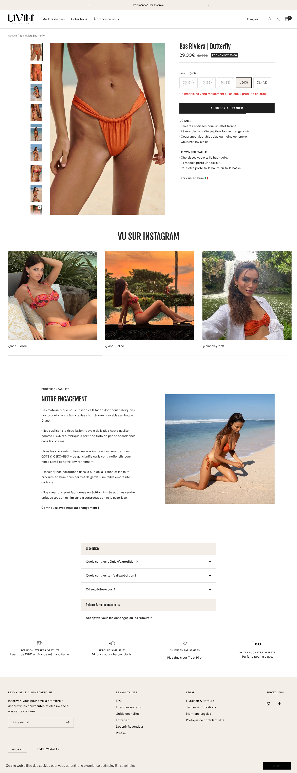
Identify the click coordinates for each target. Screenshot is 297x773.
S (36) (207, 82)
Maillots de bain (53, 19)
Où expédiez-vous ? (100, 589)
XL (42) (262, 82)
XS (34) (188, 82)
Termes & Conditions (201, 707)
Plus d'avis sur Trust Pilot (184, 658)
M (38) (225, 82)
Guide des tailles (128, 714)
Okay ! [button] (277, 765)
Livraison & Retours (200, 701)
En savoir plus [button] (125, 765)
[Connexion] (278, 19)
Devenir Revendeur (129, 727)
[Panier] (287, 19)
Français (252, 19)
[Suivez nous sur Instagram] (272, 703)
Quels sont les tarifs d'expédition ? (111, 575)
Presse (121, 733)
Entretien (122, 720)
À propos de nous (106, 19)
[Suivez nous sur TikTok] (283, 703)
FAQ (119, 701)
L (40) (244, 82)
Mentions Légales (198, 714)
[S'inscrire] (68, 722)
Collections (79, 19)
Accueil (12, 35)
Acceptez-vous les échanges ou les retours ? (119, 618)
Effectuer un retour (130, 707)
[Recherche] (270, 19)
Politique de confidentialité (205, 720)
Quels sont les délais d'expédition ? (112, 562)
